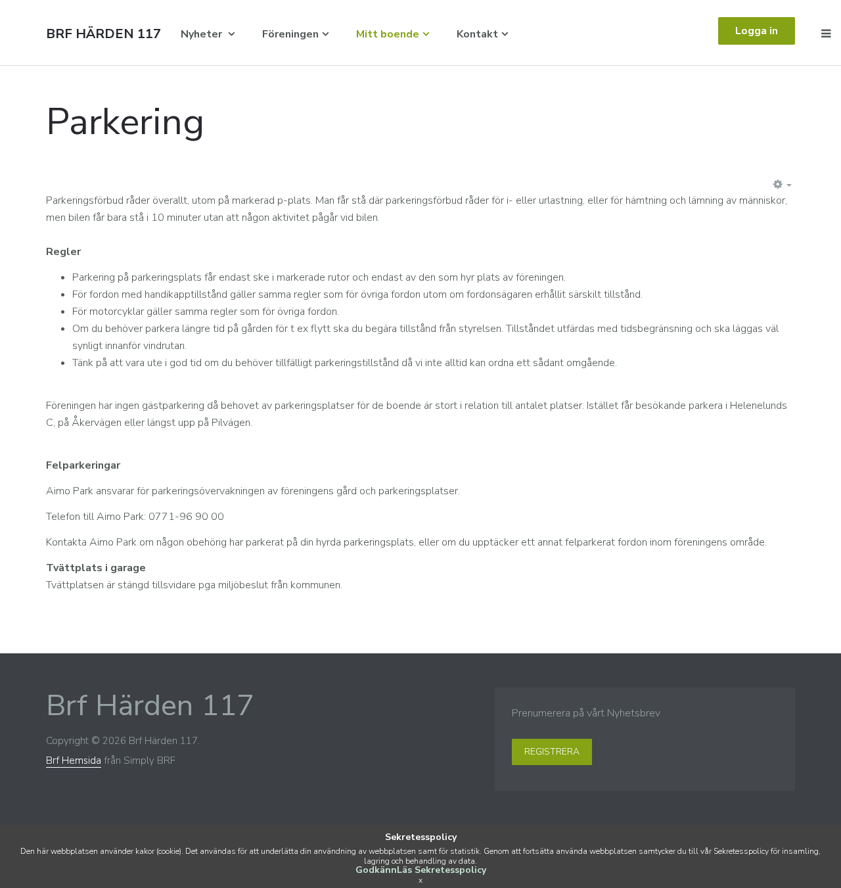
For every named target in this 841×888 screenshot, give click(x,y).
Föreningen (290, 34)
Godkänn (376, 870)
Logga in (756, 31)
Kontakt (477, 34)
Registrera (552, 751)
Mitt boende (387, 34)
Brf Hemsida (73, 760)
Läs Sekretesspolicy (441, 870)
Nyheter (203, 34)
